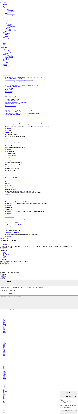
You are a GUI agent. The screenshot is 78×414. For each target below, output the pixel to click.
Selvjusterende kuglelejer (9, 57)
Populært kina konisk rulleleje (11, 121)
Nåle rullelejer (9, 12)
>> (5, 238)
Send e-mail (2, 275)
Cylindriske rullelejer (10, 10)
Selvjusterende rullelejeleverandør (10, 106)
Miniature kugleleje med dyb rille (12, 30)
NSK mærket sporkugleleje (10, 189)
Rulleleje (6, 8)
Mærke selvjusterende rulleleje (11, 177)
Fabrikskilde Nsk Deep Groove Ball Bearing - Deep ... (14, 111)
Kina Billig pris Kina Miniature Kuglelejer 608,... (13, 83)
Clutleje (8, 19)
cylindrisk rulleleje (9, 209)
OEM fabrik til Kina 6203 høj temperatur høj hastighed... (14, 81)
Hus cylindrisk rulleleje (8, 92)
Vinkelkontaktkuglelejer (11, 15)
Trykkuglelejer (7, 58)
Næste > (3, 238)
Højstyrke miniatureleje (10, 217)
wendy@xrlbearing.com (4, 1)
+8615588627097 (3, 0)
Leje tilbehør (7, 23)
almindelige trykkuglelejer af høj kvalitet (11, 100)
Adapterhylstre (9, 24)
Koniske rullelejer (10, 9)
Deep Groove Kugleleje (11, 14)
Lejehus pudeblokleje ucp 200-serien (11, 97)
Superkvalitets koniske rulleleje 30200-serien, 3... (13, 108)
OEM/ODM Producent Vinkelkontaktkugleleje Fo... (13, 114)
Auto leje (6, 18)
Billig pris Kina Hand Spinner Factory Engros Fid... (13, 86)
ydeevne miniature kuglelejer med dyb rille (14, 232)
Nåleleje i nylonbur (9, 132)
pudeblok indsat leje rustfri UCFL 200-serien (14, 224)
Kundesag (6, 34)
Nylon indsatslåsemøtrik (10, 153)
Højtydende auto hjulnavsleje (9, 94)
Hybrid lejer (9, 29)
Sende (1, 242)
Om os (4, 32)
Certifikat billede (7, 33)
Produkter (4, 7)
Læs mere (2, 248)
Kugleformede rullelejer (11, 11)
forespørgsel (7, 128)
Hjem (3, 6)
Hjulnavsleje (9, 20)
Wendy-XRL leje (3, 276)
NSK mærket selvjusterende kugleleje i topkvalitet (15, 164)
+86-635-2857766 (6, 262)
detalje (10, 128)
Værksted (6, 36)
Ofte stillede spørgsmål (6, 38)
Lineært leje (7, 22)
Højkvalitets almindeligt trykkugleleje (13, 141)
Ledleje (6, 21)
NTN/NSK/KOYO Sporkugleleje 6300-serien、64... (13, 103)
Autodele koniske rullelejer (10, 197)
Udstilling (6, 35)
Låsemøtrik (9, 25)
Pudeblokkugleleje (8, 17)
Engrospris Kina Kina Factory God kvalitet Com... (13, 78)
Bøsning (8, 27)
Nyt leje (6, 31)
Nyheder (4, 37)
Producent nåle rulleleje (9, 89)
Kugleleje (6, 13)
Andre (6, 28)
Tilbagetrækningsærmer (11, 26)
